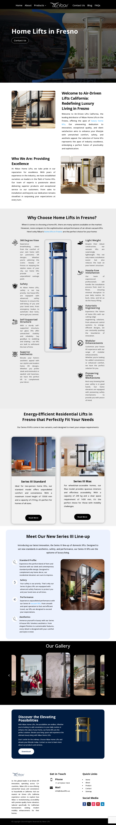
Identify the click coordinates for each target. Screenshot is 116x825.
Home (19, 5)
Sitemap (89, 791)
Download (26, 751)
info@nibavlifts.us (62, 791)
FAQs (97, 5)
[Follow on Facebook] (84, 804)
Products (39, 5)
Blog (89, 5)
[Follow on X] (89, 804)
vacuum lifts (36, 603)
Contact (89, 788)
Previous (9, 675)
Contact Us (79, 5)
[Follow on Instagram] (93, 804)
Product (88, 785)
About (28, 5)
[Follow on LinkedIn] (102, 804)
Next (107, 675)
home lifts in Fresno (53, 231)
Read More (33, 518)
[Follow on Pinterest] (98, 804)
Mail (57, 787)
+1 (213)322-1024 (62, 783)
